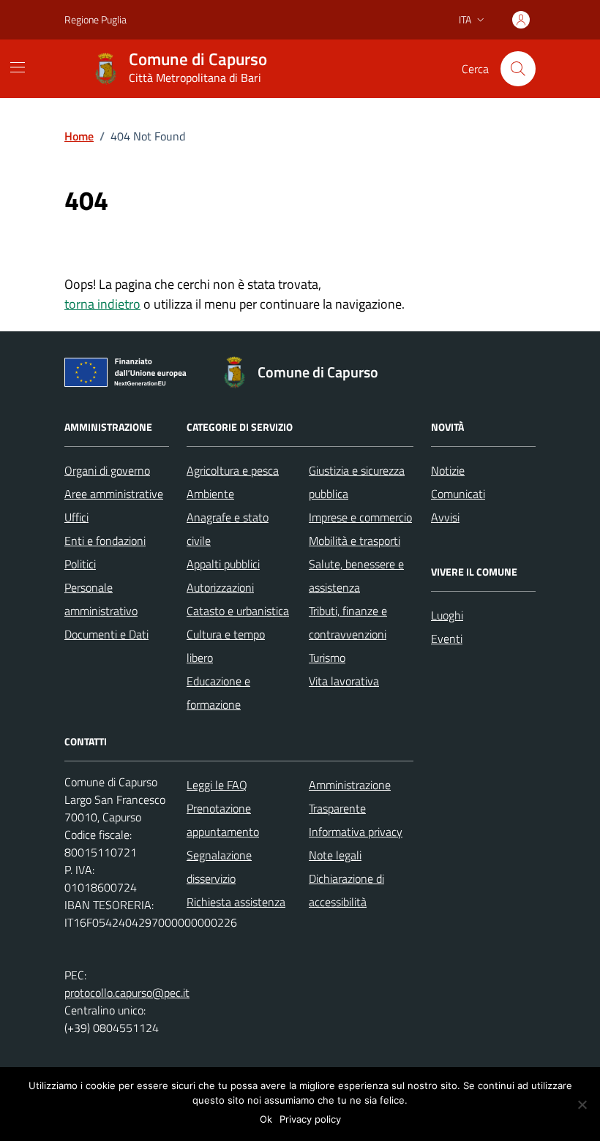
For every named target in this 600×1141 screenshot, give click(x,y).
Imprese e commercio (360, 517)
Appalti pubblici (223, 564)
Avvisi (445, 517)
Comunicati (458, 493)
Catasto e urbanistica (238, 611)
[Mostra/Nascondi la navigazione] (17, 67)
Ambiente (210, 493)
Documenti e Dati (106, 634)
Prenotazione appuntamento (223, 819)
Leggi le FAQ (217, 785)
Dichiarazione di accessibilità (346, 890)
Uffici (76, 517)
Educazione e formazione (218, 692)
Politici (80, 564)
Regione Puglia (95, 19)
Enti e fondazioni (105, 540)
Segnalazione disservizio (219, 866)
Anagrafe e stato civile (228, 528)
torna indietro (102, 304)
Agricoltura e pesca (233, 470)
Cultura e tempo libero (226, 645)
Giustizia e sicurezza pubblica (357, 482)
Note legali (335, 855)
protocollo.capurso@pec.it (127, 992)
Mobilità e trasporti (354, 540)
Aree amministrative (113, 493)
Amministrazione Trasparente (350, 796)
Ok (266, 1119)
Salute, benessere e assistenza (356, 575)
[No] (581, 1104)
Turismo (327, 657)
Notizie (448, 470)
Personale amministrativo (101, 599)
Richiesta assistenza (236, 902)
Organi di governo (107, 470)
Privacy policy (310, 1119)
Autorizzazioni (220, 587)
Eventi (446, 638)
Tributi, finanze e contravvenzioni (348, 622)
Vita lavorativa (344, 681)
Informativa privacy (355, 831)
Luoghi (447, 615)
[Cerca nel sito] (518, 68)
